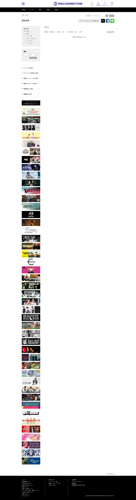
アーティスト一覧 (53, 481)
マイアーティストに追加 (90, 21)
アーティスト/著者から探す (31, 73)
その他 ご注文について (27, 492)
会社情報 (74, 479)
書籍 (56, 9)
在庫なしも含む (61, 32)
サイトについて (26, 495)
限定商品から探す (28, 89)
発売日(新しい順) (72, 32)
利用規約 (74, 483)
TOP (23, 15)
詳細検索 (112, 15)
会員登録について (26, 481)
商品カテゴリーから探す (30, 83)
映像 (48, 9)
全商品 (24, 9)
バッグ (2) (28, 43)
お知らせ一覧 (52, 485)
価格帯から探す (28, 94)
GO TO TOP (109, 474)
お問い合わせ (25, 494)
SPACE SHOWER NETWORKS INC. (98, 495)
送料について (25, 487)
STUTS (27, 15)
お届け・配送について (27, 488)
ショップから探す (28, 68)
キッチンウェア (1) (31, 38)
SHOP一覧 (51, 479)
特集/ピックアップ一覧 (54, 483)
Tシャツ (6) (29, 36)
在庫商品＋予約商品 (49, 32)
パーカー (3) (29, 41)
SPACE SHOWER (99, 493)
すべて (26, 31)
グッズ (31, 9)
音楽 (40, 9)
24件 (80, 32)
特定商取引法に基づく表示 (78, 485)
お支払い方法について (27, 485)
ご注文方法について (27, 483)
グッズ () (26, 33)
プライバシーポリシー (77, 481)
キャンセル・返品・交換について (30, 490)
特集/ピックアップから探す (31, 78)
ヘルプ (23, 479)
